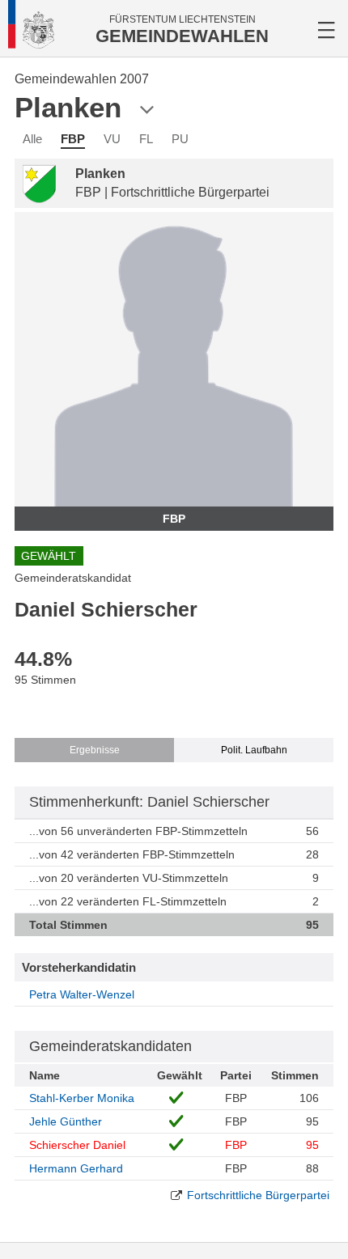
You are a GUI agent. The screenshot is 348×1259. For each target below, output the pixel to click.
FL (146, 139)
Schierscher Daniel (77, 1144)
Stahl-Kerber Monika (81, 1098)
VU (112, 139)
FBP (73, 139)
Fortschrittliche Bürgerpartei (258, 1195)
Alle (32, 139)
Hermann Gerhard (76, 1168)
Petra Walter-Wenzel (81, 994)
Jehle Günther (65, 1121)
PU (180, 139)
